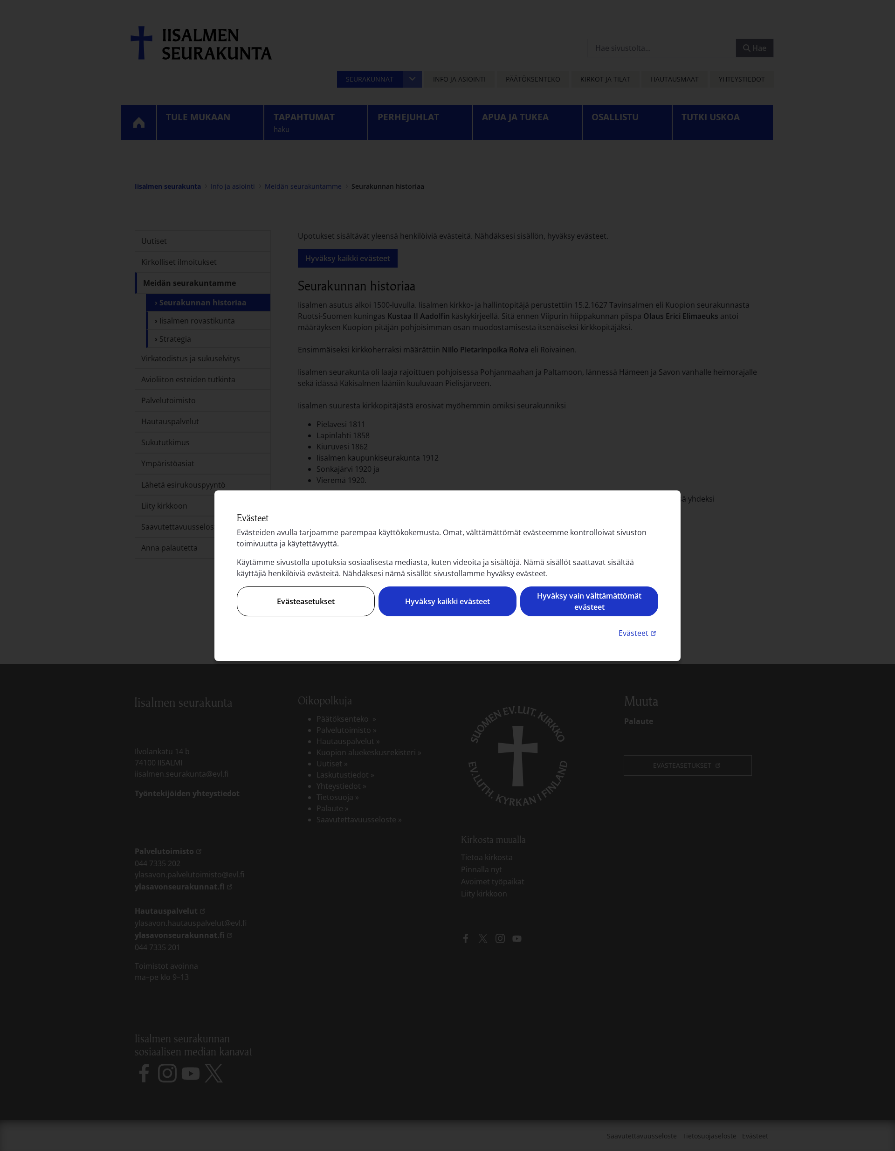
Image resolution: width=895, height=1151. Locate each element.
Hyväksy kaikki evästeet (447, 601)
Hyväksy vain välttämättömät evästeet (589, 601)
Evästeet (638, 632)
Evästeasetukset (306, 601)
